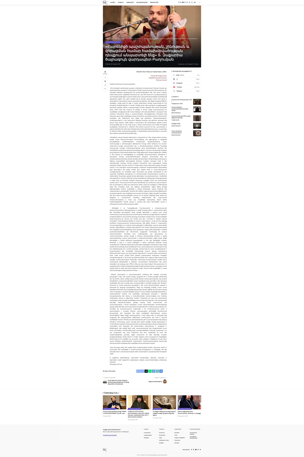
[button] (192, 2)
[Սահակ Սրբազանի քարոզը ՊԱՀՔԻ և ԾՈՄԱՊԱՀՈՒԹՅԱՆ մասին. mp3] (114, 402)
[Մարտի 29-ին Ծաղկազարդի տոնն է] (197, 102)
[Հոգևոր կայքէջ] (105, 2)
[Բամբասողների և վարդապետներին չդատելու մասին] (197, 109)
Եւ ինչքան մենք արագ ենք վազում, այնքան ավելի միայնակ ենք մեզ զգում (164, 413)
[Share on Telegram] (105, 85)
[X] (181, 2)
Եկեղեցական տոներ (177, 103)
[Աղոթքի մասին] (197, 126)
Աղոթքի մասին (176, 123)
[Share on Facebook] (105, 77)
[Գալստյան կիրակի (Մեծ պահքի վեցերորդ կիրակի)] (197, 118)
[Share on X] (105, 81)
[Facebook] (179, 2)
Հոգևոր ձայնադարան (109, 408)
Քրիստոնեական (176, 112)
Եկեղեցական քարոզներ (113, 42)
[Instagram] (185, 2)
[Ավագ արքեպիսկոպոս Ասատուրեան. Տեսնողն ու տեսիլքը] (189, 402)
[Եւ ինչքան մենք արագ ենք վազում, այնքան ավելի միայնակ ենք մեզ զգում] (164, 402)
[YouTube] (183, 2)
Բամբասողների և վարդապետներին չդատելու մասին (180, 109)
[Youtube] (186, 87)
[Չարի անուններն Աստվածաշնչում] (197, 133)
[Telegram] (187, 2)
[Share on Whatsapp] (150, 371)
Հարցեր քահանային (110, 435)
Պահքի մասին (175, 120)
